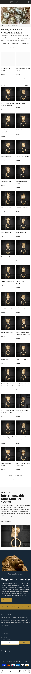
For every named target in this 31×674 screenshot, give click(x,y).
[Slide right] (27, 79)
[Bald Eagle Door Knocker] (8, 272)
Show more (15, 479)
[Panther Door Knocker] (8, 323)
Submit (24, 642)
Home (2, 25)
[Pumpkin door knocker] (23, 198)
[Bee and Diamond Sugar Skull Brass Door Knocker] (23, 323)
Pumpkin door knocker (22, 207)
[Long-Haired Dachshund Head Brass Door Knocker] (23, 374)
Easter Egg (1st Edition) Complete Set (22, 411)
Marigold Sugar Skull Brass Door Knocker (23, 464)
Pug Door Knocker (5, 359)
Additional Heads (25, 43)
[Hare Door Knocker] (8, 198)
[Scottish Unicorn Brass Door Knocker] (23, 427)
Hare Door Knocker (6, 207)
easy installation (5, 43)
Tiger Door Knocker (21, 232)
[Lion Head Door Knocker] (23, 147)
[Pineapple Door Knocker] (8, 299)
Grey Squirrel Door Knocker (21, 282)
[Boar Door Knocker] (8, 172)
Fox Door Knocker (21, 130)
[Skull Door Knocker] (8, 247)
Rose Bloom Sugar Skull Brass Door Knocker (7, 438)
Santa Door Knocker (21, 103)
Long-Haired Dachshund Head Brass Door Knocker (22, 384)
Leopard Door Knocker (22, 359)
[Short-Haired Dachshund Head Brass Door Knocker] (8, 374)
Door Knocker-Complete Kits (11, 25)
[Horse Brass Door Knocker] (23, 247)
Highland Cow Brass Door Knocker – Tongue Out (7, 104)
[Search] (6, 2)
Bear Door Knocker (6, 156)
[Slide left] (23, 79)
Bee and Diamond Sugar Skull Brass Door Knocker (22, 333)
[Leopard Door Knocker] (23, 350)
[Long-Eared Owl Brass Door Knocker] (8, 120)
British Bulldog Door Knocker (6, 464)
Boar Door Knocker (6, 181)
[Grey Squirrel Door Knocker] (23, 272)
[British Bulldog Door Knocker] (8, 454)
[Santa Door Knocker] (23, 94)
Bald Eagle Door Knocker (7, 281)
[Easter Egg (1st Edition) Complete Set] (23, 401)
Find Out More (6, 600)
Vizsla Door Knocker (6, 232)
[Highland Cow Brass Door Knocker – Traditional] (8, 401)
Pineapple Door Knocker (7, 308)
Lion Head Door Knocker (22, 156)
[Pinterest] (9, 651)
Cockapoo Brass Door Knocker (6, 69)
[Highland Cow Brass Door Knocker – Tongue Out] (8, 94)
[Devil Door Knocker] (23, 299)
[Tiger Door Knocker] (23, 223)
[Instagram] (5, 651)
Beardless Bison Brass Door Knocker (23, 69)
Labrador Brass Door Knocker (21, 182)
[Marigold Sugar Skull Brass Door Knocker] (23, 454)
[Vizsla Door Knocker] (8, 223)
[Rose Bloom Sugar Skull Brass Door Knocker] (8, 427)
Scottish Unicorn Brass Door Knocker (22, 438)
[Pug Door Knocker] (8, 350)
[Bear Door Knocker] (8, 147)
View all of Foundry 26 (15, 50)
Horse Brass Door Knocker (23, 257)
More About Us (5, 625)
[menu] (1, 2)
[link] (15, 15)
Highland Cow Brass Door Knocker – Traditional (7, 411)
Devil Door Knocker (21, 308)
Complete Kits (15, 43)
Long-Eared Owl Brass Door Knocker (6, 131)
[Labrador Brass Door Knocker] (23, 172)
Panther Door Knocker (6, 332)
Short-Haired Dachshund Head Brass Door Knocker (7, 384)
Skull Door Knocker (6, 257)
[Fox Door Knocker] (23, 120)
